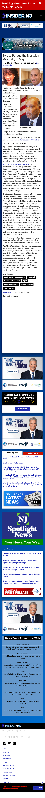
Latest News (33, 453)
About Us (6, 752)
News (5, 762)
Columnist (6, 779)
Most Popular (12, 453)
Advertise (6, 755)
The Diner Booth (8, 765)
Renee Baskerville (11, 285)
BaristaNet (8, 277)
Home (5, 749)
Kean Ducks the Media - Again (18, 5)
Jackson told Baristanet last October (24, 140)
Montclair (32, 277)
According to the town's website (16, 164)
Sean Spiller (9, 288)
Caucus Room (7, 772)
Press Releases (8, 549)
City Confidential (9, 769)
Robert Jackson (27, 285)
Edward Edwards (9, 775)
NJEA (25, 281)
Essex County (20, 277)
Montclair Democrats (12, 281)
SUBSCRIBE (22, 409)
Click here (7, 292)
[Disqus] (22, 325)
